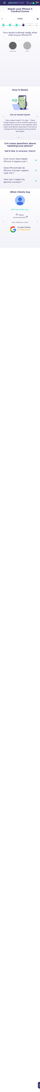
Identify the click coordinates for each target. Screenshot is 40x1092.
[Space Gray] (13, 45)
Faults (16, 23)
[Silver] (27, 45)
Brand (3, 23)
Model (10, 23)
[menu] (4, 3)
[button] (16, 3)
